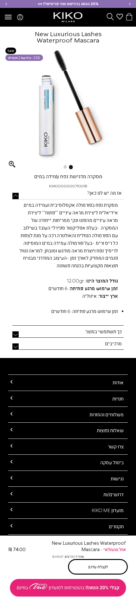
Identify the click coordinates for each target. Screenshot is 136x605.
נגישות (117, 478)
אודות (118, 382)
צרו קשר (116, 446)
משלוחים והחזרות (107, 414)
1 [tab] (71, 167)
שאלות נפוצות (110, 430)
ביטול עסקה (112, 462)
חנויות (118, 398)
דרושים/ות (113, 494)
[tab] (68, 195)
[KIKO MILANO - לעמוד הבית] (68, 16)
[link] (68, 588)
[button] (130, 4)
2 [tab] (65, 166)
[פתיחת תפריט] (8, 17)
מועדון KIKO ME (108, 510)
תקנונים (116, 526)
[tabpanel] (68, 107)
